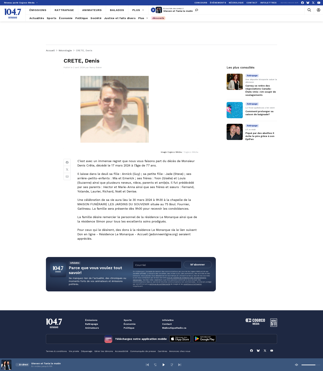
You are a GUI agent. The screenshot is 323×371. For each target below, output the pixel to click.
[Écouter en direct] (153, 10)
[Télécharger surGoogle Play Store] (204, 339)
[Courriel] (67, 176)
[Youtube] (318, 2)
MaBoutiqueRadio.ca (174, 327)
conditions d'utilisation (193, 284)
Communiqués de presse (143, 351)
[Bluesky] (308, 2)
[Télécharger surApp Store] (180, 339)
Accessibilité (121, 351)
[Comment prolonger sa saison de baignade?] (235, 110)
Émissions (91, 320)
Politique (129, 327)
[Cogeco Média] (255, 323)
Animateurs (92, 327)
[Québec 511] (273, 325)
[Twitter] (67, 169)
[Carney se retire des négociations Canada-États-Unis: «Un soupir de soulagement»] (235, 82)
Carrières (162, 351)
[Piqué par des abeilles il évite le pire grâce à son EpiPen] (235, 132)
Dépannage (86, 351)
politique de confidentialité (159, 284)
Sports (128, 320)
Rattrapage (91, 324)
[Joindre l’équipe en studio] (196, 9)
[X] (313, 2)
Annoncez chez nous (179, 351)
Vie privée (74, 351)
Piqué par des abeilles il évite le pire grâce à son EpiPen (259, 136)
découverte (158, 18)
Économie (130, 324)
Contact (167, 324)
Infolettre (168, 320)
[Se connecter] (318, 10)
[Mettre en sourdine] (296, 364)
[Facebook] (302, 2)
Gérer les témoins (103, 351)
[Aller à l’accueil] (12, 13)
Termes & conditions (56, 351)
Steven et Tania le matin (178, 11)
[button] (147, 364)
